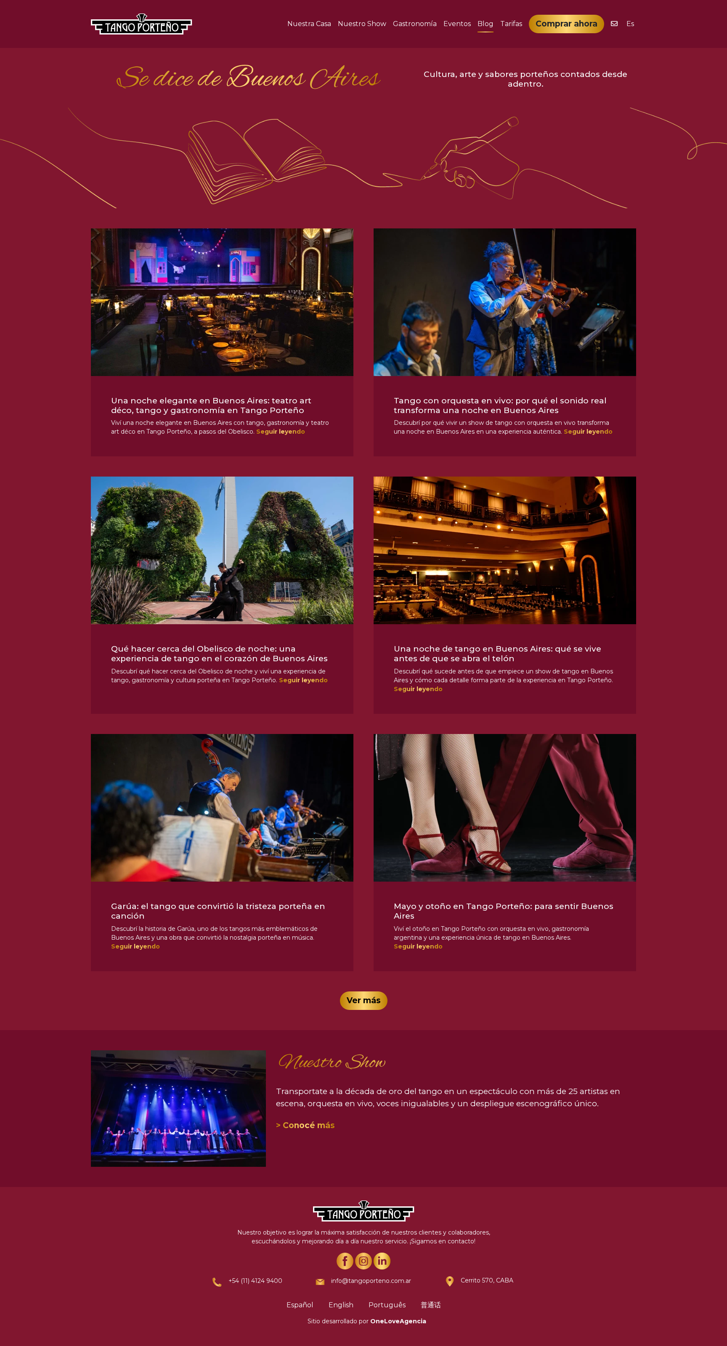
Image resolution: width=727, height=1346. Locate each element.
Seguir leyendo (280, 431)
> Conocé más (305, 1125)
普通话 (431, 1305)
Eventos (457, 24)
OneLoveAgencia (398, 1321)
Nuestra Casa (309, 24)
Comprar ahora (566, 24)
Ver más (364, 1000)
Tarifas (511, 24)
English (341, 1305)
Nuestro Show (362, 24)
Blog (486, 24)
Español (300, 1305)
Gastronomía (415, 24)
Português (387, 1305)
